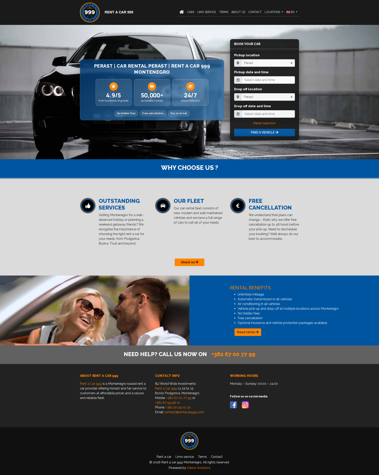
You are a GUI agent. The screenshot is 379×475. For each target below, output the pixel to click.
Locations (273, 12)
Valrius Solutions (199, 468)
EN (292, 12)
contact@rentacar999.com (184, 412)
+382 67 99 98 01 (167, 402)
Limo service (206, 12)
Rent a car (164, 457)
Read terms (246, 332)
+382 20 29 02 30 (178, 407)
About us (238, 12)
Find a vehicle (263, 132)
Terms (223, 12)
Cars (190, 12)
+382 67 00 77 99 (233, 354)
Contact (255, 12)
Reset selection (264, 123)
